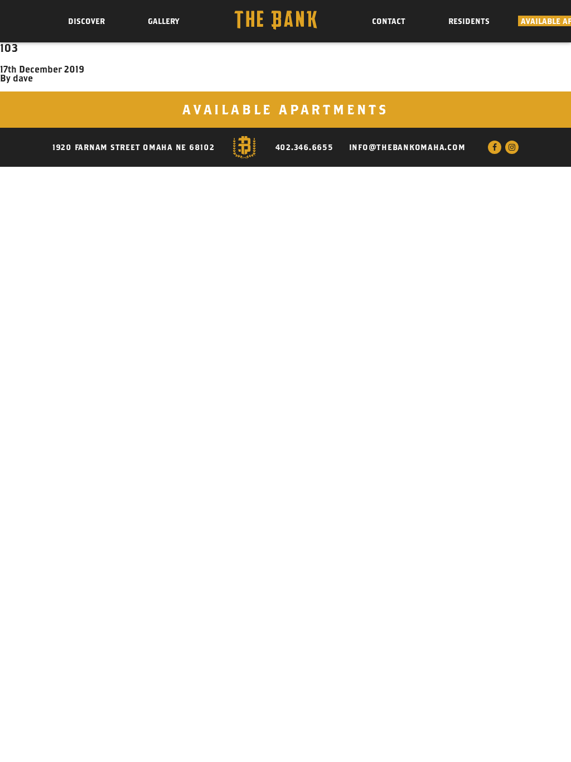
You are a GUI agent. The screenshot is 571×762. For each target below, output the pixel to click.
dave (23, 78)
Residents (469, 21)
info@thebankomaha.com (407, 147)
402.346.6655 (304, 147)
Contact (388, 21)
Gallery (163, 21)
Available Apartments (285, 109)
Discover (86, 21)
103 (9, 47)
